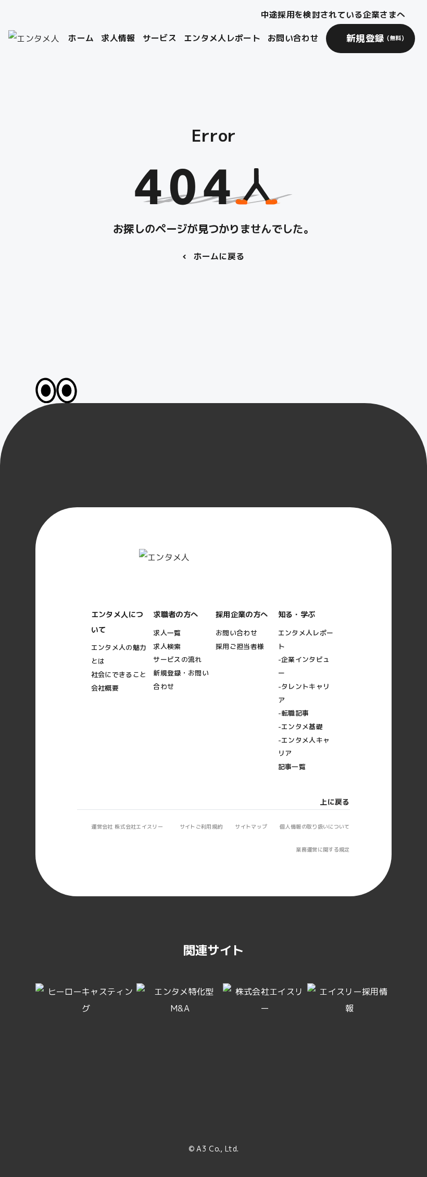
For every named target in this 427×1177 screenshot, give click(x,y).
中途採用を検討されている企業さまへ (333, 14)
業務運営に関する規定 (322, 849)
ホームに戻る (219, 256)
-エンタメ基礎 (300, 726)
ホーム (81, 38)
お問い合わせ (293, 38)
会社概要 (105, 688)
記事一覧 (292, 766)
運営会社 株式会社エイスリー (126, 826)
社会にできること (119, 674)
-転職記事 (293, 713)
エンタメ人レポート (222, 38)
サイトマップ (251, 826)
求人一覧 (167, 632)
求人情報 (118, 38)
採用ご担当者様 (240, 646)
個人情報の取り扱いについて (314, 826)
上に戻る (334, 802)
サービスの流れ (177, 659)
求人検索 (167, 646)
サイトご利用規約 (201, 826)
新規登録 (375, 38)
